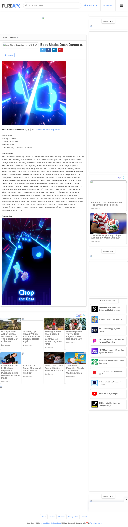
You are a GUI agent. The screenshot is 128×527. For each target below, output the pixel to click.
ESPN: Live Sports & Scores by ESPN (111, 372)
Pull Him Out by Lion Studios (110, 319)
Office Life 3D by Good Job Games (110, 383)
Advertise (61, 517)
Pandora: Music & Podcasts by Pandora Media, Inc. (111, 340)
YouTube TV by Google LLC (110, 394)
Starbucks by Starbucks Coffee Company (111, 362)
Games (9, 55)
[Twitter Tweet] (43, 50)
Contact (84, 517)
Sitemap (52, 517)
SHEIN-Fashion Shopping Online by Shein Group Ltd (109, 308)
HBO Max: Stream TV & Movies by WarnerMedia (111, 351)
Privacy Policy (73, 517)
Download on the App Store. (47, 129)
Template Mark (96, 523)
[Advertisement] (45, 27)
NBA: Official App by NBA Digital (109, 330)
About (43, 517)
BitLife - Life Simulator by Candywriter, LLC (109, 404)
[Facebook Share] (49, 50)
